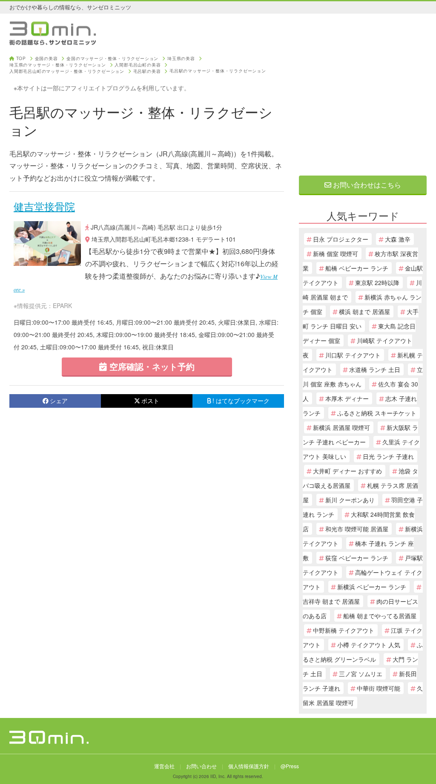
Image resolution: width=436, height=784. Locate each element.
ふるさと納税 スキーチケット (376, 413)
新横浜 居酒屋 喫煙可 (341, 427)
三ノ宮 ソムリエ (360, 673)
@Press (290, 766)
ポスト (150, 400)
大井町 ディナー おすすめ (347, 471)
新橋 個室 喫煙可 (335, 253)
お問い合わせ (201, 766)
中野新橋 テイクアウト (343, 630)
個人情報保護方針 (248, 766)
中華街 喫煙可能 (378, 688)
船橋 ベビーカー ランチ (356, 268)
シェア (59, 400)
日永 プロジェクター (340, 239)
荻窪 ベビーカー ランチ (356, 557)
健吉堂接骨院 (44, 206)
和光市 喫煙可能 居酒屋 (356, 529)
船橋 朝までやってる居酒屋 (379, 615)
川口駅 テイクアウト (353, 355)
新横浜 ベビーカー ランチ (371, 586)
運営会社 (164, 766)
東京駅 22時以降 (377, 282)
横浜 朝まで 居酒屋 (364, 311)
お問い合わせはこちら (366, 185)
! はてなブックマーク (241, 400)
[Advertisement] (363, 109)
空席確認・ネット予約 (151, 366)
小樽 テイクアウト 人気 (368, 644)
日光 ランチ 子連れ (388, 456)
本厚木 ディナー (347, 398)
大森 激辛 (397, 239)
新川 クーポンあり (350, 500)
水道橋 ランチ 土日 (374, 369)
